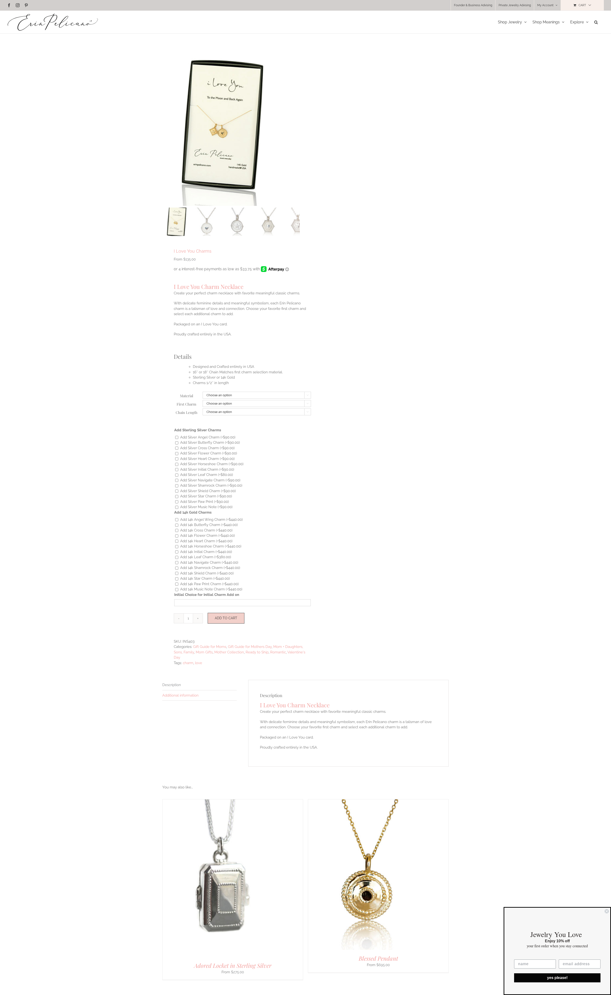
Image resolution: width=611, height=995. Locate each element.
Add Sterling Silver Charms (197, 430)
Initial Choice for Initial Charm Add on (206, 595)
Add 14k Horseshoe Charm (210, 546)
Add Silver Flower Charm (208, 453)
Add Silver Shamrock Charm (211, 485)
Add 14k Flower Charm (207, 535)
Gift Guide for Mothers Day (250, 647)
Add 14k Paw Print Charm (209, 584)
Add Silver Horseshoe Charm (211, 464)
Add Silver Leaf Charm (206, 475)
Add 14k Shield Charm (207, 573)
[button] (596, 22)
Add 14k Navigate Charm (209, 562)
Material (186, 395)
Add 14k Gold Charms (192, 512)
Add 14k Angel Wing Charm (211, 519)
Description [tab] (171, 685)
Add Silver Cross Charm (207, 448)
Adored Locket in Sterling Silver (232, 965)
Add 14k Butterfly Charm (209, 525)
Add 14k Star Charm (205, 578)
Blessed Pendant (378, 958)
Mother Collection (229, 652)
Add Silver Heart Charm (207, 459)
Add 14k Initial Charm (206, 552)
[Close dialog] (606, 911)
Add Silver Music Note (206, 507)
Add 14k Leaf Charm (205, 557)
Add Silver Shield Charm (208, 491)
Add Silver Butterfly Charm (210, 442)
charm (188, 663)
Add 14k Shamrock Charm (210, 568)
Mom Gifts (204, 652)
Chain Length (186, 412)
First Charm (186, 404)
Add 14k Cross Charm (206, 530)
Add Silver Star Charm (206, 496)
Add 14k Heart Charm (206, 541)
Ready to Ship (257, 652)
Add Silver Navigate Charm (210, 480)
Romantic (278, 652)
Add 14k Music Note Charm (211, 589)
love (198, 663)
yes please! (557, 978)
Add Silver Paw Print (204, 502)
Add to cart (226, 618)
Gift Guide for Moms (209, 647)
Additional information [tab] (180, 695)
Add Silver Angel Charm (207, 437)
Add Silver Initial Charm (207, 469)
